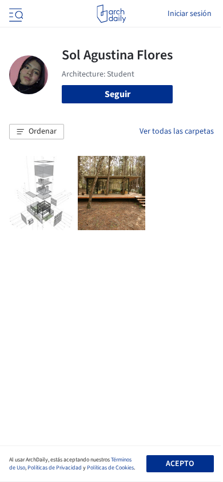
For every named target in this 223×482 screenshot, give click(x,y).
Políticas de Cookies (110, 468)
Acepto (180, 463)
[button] (36, 132)
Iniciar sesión (190, 14)
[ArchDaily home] (111, 14)
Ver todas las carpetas (177, 131)
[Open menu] (15, 14)
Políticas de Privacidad (54, 468)
